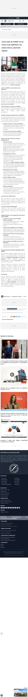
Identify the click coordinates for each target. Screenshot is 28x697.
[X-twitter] (1, 507)
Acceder (24, 316)
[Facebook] (3, 507)
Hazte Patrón (4, 487)
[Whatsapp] (5, 507)
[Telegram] (8, 507)
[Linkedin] (17, 507)
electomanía (11, 20)
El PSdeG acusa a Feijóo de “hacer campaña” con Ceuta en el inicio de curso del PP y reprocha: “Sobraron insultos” (14, 415)
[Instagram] (12, 507)
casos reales (17, 260)
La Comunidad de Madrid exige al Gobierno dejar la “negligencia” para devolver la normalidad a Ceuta (14, 362)
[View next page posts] (15, 446)
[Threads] (6, 507)
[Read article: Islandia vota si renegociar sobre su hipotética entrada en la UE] (14, 376)
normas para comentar (12, 308)
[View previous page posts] (13, 446)
